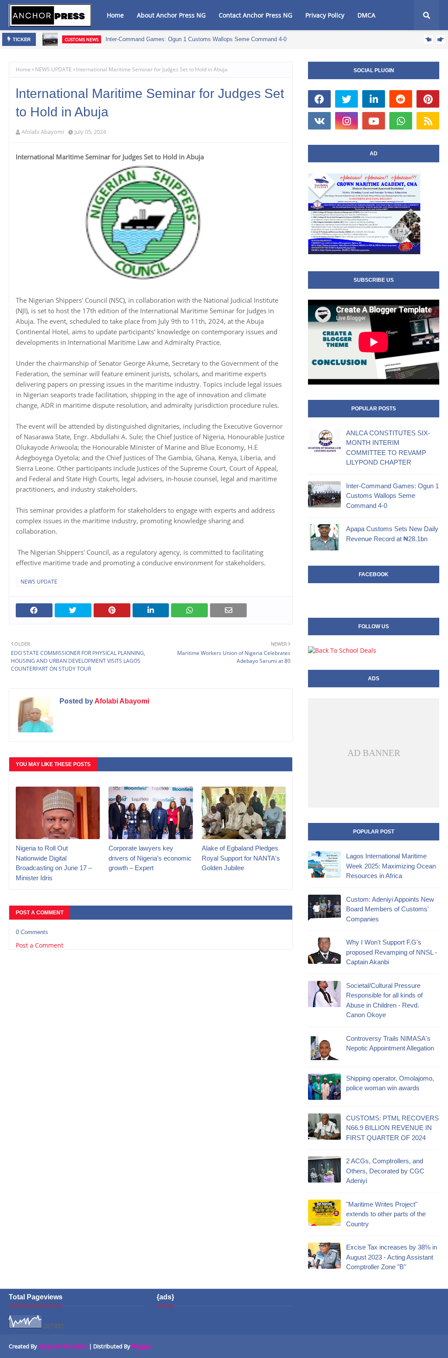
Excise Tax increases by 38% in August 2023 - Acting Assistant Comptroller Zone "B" (391, 1256)
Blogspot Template (63, 1346)
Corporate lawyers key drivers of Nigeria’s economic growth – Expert (150, 858)
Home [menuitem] (115, 15)
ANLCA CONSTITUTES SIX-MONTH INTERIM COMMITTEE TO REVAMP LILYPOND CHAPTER (388, 447)
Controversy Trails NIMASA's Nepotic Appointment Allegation (390, 1043)
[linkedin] (373, 99)
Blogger (141, 1346)
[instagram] (346, 121)
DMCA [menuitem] (366, 15)
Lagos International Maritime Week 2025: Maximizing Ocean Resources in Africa (391, 865)
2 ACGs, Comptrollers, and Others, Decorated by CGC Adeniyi (385, 1170)
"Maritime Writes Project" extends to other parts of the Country (386, 1214)
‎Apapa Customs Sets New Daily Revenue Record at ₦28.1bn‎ (392, 533)
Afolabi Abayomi (42, 132)
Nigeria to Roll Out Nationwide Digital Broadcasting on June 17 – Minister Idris (54, 863)
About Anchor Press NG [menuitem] (171, 15)
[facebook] (319, 99)
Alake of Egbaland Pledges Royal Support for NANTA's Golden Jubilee (241, 858)
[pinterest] (427, 99)
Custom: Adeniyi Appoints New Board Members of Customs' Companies (390, 909)
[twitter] (346, 99)
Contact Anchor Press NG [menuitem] (255, 15)
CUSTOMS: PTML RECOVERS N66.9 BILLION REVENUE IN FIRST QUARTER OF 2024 (392, 1127)
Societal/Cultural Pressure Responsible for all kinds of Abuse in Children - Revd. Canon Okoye (384, 1000)
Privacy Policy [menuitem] (324, 15)
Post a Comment (39, 945)
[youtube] (373, 121)
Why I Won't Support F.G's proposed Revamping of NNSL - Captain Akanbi (391, 952)
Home (23, 69)
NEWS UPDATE (53, 69)
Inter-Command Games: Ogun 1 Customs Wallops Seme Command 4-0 (196, 39)
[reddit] (400, 99)
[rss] (427, 121)
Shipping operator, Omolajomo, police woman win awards (390, 1083)
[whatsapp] (400, 121)
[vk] (319, 121)
